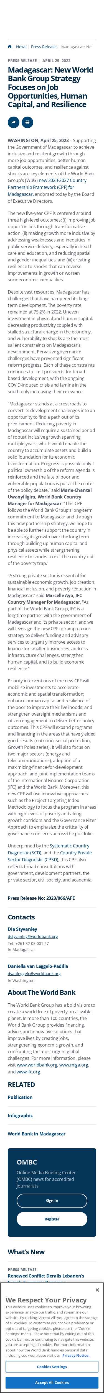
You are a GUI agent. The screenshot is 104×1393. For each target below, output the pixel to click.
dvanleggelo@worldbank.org (34, 973)
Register (52, 1219)
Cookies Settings (52, 1366)
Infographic (20, 1115)
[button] (27, 122)
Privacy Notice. (76, 1355)
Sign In (52, 1200)
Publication (20, 1097)
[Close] (97, 1290)
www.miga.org (73, 1065)
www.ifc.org (28, 1072)
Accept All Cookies (52, 1382)
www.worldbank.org (37, 1065)
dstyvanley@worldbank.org (33, 936)
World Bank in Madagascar (36, 1134)
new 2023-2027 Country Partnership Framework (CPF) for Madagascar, (47, 187)
